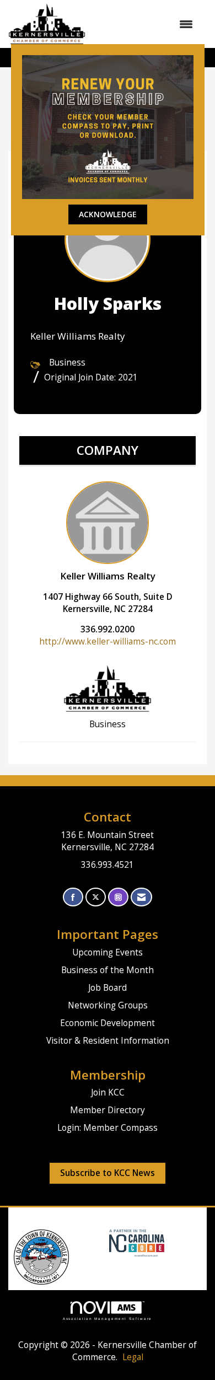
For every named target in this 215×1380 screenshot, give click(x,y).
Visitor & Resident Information (107, 1040)
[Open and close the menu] (144, 24)
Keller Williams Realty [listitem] (107, 576)
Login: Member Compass (107, 1128)
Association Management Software (108, 1318)
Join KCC (108, 1092)
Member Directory (107, 1110)
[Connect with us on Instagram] (118, 897)
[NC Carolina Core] (135, 1242)
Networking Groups (108, 1005)
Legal (132, 1357)
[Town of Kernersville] (105, 1242)
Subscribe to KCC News (107, 1173)
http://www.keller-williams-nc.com (107, 641)
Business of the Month (107, 970)
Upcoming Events (107, 952)
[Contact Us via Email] (141, 897)
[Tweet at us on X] (95, 897)
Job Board (107, 988)
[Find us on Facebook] (73, 897)
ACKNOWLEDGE (108, 214)
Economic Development (107, 1023)
